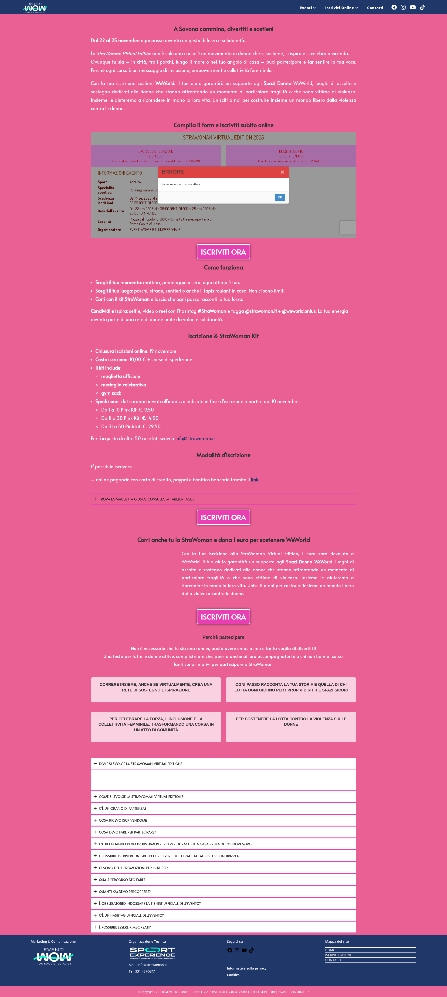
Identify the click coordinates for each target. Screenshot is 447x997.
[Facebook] (230, 951)
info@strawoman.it (195, 438)
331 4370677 (145, 971)
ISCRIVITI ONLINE (338, 955)
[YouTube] (244, 951)
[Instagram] (237, 951)
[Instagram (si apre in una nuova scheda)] (403, 7)
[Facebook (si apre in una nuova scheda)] (394, 7)
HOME (330, 950)
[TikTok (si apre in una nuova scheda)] (422, 7)
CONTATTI (333, 960)
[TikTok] (251, 951)
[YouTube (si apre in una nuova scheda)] (413, 7)
